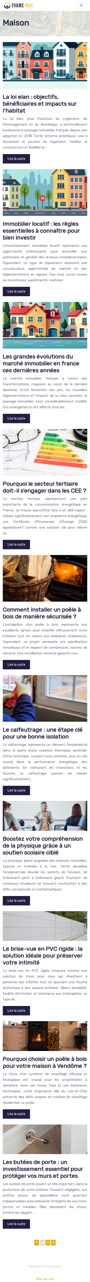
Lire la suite (16, 159)
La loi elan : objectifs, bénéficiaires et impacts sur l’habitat (39, 103)
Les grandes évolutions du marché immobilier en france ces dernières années (41, 363)
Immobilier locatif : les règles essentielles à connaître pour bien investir (41, 230)
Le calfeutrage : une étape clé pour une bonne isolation (43, 733)
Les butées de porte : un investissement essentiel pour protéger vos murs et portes (43, 1169)
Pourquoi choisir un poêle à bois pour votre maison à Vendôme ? (45, 1062)
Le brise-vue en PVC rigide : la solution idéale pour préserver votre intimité (43, 955)
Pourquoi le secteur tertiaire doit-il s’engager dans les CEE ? (44, 487)
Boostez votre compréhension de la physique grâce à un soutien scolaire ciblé (43, 845)
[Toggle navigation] (81, 5)
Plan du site (45, 1279)
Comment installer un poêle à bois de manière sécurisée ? (42, 613)
